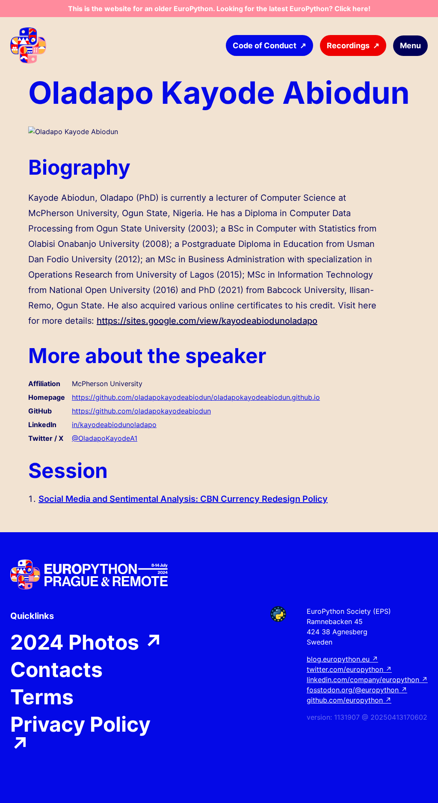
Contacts (56, 669)
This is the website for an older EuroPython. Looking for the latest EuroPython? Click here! (219, 8)
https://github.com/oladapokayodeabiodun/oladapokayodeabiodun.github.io (196, 397)
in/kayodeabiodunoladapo (114, 424)
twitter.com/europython (349, 669)
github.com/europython (349, 700)
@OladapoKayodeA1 (104, 438)
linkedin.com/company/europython (367, 679)
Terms (42, 697)
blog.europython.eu (342, 659)
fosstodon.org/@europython (357, 690)
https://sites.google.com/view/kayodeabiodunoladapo (207, 321)
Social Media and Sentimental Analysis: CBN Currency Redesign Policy (183, 499)
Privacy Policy (80, 734)
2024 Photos (86, 642)
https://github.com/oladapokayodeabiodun (141, 411)
